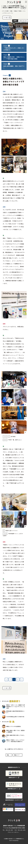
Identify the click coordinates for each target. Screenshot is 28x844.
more (14, 706)
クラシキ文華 (5, 11)
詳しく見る (14, 48)
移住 (8, 755)
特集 (11, 11)
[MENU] (26, 2)
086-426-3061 (9, 830)
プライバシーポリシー (13, 832)
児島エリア (17, 755)
